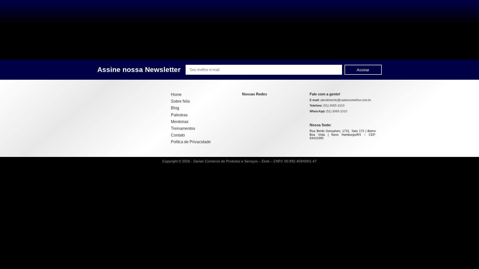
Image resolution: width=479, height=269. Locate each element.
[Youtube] (265, 103)
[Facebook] (245, 103)
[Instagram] (255, 103)
